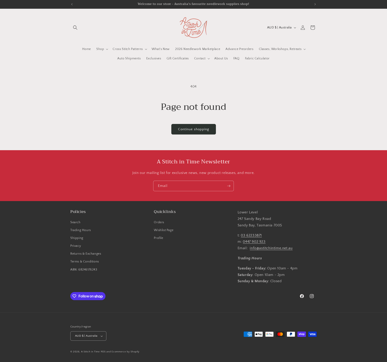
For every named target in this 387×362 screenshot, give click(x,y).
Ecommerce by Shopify (126, 351)
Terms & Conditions (84, 261)
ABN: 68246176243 (83, 269)
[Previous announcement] (72, 4)
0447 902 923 (254, 242)
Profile (158, 238)
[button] (75, 28)
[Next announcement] (315, 4)
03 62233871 (251, 235)
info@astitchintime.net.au (271, 248)
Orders (159, 222)
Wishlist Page (163, 230)
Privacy (75, 246)
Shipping (76, 238)
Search (75, 222)
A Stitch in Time (90, 351)
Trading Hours (80, 230)
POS (103, 351)
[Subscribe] (229, 186)
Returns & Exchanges (85, 254)
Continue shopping (193, 129)
